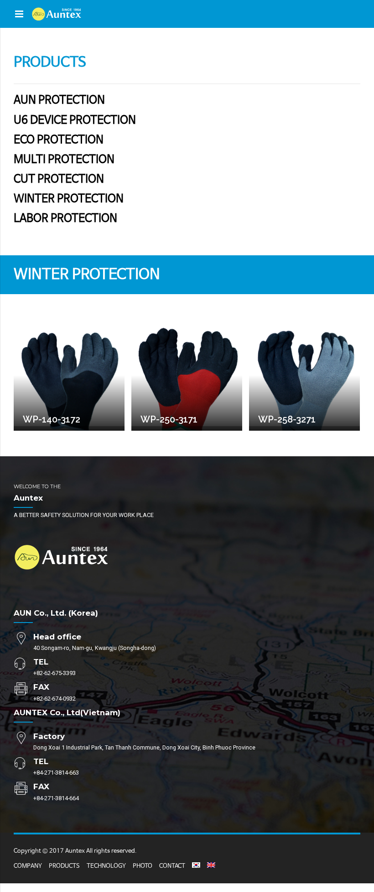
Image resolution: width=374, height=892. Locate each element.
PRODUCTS (64, 866)
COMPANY (28, 866)
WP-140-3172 (51, 419)
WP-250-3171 (168, 419)
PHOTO (142, 866)
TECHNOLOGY (106, 866)
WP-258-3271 (287, 419)
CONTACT (172, 866)
